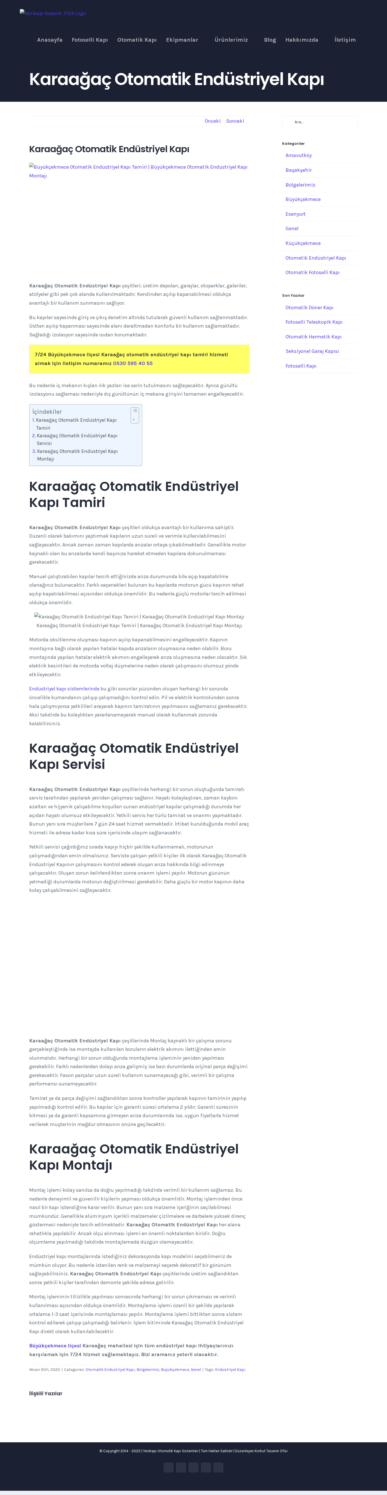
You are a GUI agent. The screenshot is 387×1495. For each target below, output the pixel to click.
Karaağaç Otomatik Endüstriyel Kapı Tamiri (76, 424)
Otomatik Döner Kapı (309, 307)
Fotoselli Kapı (301, 366)
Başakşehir (299, 170)
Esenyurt (296, 214)
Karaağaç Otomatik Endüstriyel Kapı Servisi (77, 439)
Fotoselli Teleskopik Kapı (314, 322)
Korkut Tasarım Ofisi (271, 1451)
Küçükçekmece (303, 243)
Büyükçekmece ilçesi (55, 1346)
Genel (196, 1369)
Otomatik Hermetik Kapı (314, 337)
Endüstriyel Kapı (230, 1369)
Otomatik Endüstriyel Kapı (110, 1369)
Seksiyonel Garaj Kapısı (312, 351)
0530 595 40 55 (133, 363)
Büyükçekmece (175, 1369)
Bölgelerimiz (148, 1369)
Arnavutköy (299, 155)
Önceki (213, 121)
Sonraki (235, 121)
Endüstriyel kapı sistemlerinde (64, 689)
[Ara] (367, 40)
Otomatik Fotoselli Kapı (313, 272)
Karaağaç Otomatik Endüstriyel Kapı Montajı (77, 455)
